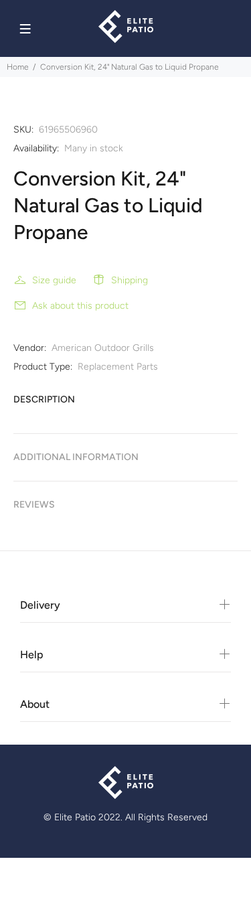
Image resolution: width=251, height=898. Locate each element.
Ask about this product (80, 305)
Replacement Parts (118, 366)
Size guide (54, 280)
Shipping (129, 280)
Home (18, 67)
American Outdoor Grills (103, 348)
